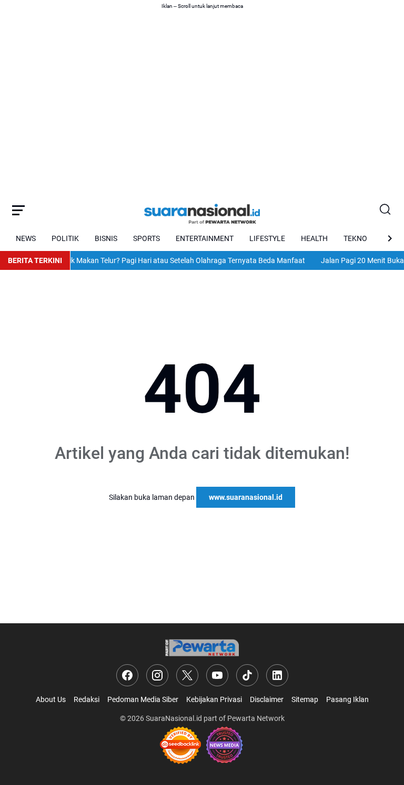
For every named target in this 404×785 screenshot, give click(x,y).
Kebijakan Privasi (214, 699)
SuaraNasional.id (174, 718)
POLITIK (65, 238)
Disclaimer (267, 699)
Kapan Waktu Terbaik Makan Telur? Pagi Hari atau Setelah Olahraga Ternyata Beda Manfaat (150, 260)
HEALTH (314, 238)
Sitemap (304, 699)
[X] (187, 675)
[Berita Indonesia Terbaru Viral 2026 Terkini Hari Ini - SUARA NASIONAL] (202, 210)
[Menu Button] (18, 210)
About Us (51, 699)
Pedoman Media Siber (142, 699)
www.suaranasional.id (245, 497)
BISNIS (106, 238)
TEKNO (355, 238)
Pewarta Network (256, 718)
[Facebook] (127, 675)
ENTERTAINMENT (205, 238)
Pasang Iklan (347, 699)
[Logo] (201, 647)
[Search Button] (385, 210)
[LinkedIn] (277, 675)
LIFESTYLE (267, 238)
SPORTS (146, 238)
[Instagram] (157, 675)
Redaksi (86, 699)
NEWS (26, 238)
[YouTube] (217, 675)
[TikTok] (247, 675)
